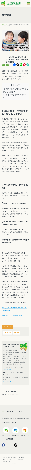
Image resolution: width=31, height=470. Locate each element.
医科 (3, 64)
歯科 (8, 64)
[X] (16, 446)
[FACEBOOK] (7, 446)
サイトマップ (6, 461)
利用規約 (21, 457)
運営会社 (20, 459)
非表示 (17, 85)
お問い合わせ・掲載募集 (9, 457)
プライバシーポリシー (9, 459)
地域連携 (16, 332)
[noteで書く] (27, 64)
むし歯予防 (8, 332)
